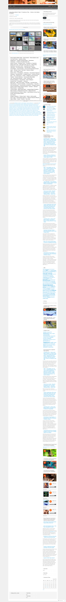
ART (47, 270)
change (53, 333)
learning (51, 343)
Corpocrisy (51, 276)
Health (36, 8)
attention (50, 270)
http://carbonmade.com (15, 53)
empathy (49, 279)
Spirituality (45, 347)
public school (18, 113)
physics (37, 112)
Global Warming (48, 285)
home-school (24, 110)
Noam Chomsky (50, 291)
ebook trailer (25, 107)
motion (15, 112)
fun (43, 284)
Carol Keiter (50, 272)
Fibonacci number (19, 109)
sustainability (45, 295)
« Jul (43, 589)
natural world (49, 290)
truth (52, 297)
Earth (54, 277)
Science (22, 113)
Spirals (23, 114)
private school (13, 113)
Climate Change (47, 274)
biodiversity (52, 271)
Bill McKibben (48, 271)
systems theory (31, 114)
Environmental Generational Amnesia (24, 108)
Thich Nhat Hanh (17, 115)
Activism (51, 8)
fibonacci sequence (26, 109)
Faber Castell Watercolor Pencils (48, 283)
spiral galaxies (19, 114)
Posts (51, 6)
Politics (51, 292)
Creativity (42, 8)
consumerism (45, 276)
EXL (30, 108)
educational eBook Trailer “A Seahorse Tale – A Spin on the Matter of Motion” (24, 13)
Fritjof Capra (31, 109)
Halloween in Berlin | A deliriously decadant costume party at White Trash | (51, 127)
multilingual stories (24, 112)
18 (45, 585)
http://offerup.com (52, 531)
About (14, 6)
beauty (52, 270)
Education (46, 8)
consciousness (46, 275)
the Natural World (49, 295)
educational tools (12, 108)
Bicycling (44, 271)
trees (51, 297)
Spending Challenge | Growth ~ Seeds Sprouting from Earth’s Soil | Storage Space (50, 231)
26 (47, 587)
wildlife (44, 298)
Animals (48, 332)
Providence (54, 292)
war (54, 297)
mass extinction (52, 289)
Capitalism (47, 272)
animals (44, 270)
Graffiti (54, 285)
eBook (21, 107)
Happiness (53, 286)
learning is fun (29, 111)
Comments (55, 6)
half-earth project (19, 110)
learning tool (34, 111)
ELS (17, 108)
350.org (44, 269)
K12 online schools (23, 111)
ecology (47, 278)
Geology (35, 109)
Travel (48, 297)
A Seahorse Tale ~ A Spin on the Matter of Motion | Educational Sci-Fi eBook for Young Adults (50, 407)
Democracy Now (50, 277)
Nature (26, 8)
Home (10, 6)
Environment (31, 8)
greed (44, 286)
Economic (45, 338)
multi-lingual (19, 112)
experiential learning (12, 109)
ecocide (44, 278)
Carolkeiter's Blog (14, 1)
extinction (53, 282)
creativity (45, 277)
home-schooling (29, 110)
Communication (46, 334)
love (54, 343)
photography (45, 292)
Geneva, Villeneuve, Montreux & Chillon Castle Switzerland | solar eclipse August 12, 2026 (50, 156)
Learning (44, 289)
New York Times (45, 291)
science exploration (35, 113)
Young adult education (28, 115)
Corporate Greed (46, 337)
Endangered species (52, 339)
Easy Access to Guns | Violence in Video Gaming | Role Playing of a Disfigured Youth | (51, 131)
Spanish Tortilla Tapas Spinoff (49, 557)
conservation (51, 275)
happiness (11, 8)
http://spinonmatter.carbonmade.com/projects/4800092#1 (17, 29)
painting (54, 291)
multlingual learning (31, 112)
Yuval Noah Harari (35, 115)
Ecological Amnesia (36, 107)
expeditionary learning (35, 108)
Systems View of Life (37, 114)
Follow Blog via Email (48, 11)
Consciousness (21, 8)
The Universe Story (52, 296)
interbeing (15, 111)
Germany (51, 284)
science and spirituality (27, 113)
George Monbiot (47, 284)
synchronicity (51, 295)
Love (48, 289)
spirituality (26, 114)
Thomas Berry (22, 115)
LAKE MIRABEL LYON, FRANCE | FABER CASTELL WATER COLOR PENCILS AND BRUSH (50, 182)
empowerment (53, 279)
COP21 (48, 276)
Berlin (55, 270)
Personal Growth (49, 344)
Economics (50, 278)
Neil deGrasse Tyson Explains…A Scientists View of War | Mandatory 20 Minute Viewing (50, 253)
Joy (53, 287)
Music (44, 290)
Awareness (16, 8)
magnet (13, 112)
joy (49, 343)
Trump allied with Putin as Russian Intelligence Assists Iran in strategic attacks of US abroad (50, 431)
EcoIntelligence (30, 107)
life (46, 289)
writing (47, 298)
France (54, 283)
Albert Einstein (47, 269)
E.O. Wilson (18, 107)
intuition (18, 111)
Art (38, 8)
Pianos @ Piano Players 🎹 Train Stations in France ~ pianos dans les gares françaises (51, 109)
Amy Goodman (51, 269)
